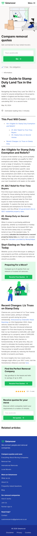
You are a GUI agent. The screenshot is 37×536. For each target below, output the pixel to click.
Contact (4, 515)
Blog (3, 490)
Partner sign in (6, 507)
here (27, 363)
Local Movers (6, 469)
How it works (6, 499)
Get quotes (17, 418)
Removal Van (6, 461)
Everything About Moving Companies (14, 457)
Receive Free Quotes (17, 277)
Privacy (19, 532)
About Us (4, 482)
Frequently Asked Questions (11, 486)
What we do (5, 478)
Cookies (28, 532)
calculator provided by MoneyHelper (22, 239)
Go (17, 59)
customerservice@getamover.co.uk (14, 519)
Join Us (4, 503)
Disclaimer (10, 532)
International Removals (9, 465)
